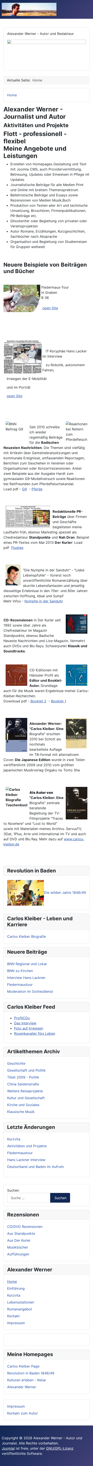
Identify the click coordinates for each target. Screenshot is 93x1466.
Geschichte (16, 1063)
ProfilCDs (22, 1018)
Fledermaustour (20, 984)
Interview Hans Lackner (26, 977)
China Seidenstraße (23, 1084)
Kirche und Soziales (23, 1105)
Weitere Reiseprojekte (25, 1091)
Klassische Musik (21, 1112)
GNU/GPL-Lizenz (60, 1448)
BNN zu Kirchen (20, 971)
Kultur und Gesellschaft (26, 1098)
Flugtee (17, 547)
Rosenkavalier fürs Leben (34, 1033)
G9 (24, 489)
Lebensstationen (20, 1302)
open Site (50, 308)
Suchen (13, 1190)
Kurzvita (13, 1295)
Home (12, 1281)
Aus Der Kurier (18, 1240)
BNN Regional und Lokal (27, 964)
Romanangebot (19, 1309)
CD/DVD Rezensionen (24, 1226)
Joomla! (8, 1448)
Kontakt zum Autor (22, 1413)
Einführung (16, 1288)
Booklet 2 (38, 701)
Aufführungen (18, 1254)
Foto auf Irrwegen (28, 1028)
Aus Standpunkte (21, 1233)
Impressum (16, 1323)
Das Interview (25, 1023)
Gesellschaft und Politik (26, 1070)
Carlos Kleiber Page (23, 1366)
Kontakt (13, 1316)
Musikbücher (17, 1247)
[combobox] (28, 1198)
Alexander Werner (21, 1387)
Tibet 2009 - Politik (23, 1077)
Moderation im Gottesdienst (30, 991)
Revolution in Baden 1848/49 (30, 1373)
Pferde (37, 489)
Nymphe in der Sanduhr (43, 601)
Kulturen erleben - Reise (26, 1380)
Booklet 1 (58, 701)
